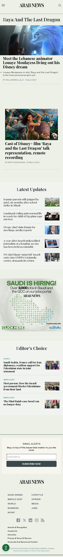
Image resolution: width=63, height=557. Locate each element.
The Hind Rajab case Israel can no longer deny (21, 403)
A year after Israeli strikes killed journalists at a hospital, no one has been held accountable (22, 243)
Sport (11, 512)
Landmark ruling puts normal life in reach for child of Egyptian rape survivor (23, 216)
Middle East (9, 380)
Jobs (34, 508)
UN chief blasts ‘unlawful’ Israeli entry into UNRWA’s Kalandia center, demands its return (22, 257)
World (7, 359)
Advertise (12, 535)
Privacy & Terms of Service (19, 538)
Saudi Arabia (15, 495)
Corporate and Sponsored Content (23, 542)
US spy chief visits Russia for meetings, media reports (19, 228)
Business (13, 508)
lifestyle (37, 495)
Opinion (36, 499)
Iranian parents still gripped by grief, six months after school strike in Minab (21, 202)
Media (35, 503)
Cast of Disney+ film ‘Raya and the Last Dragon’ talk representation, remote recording (28, 150)
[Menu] (3, 5)
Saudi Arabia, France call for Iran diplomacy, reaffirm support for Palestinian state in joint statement (22, 367)
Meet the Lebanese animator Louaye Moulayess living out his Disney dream (31, 62)
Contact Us (12, 531)
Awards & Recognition (17, 527)
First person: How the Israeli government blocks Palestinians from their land (22, 386)
